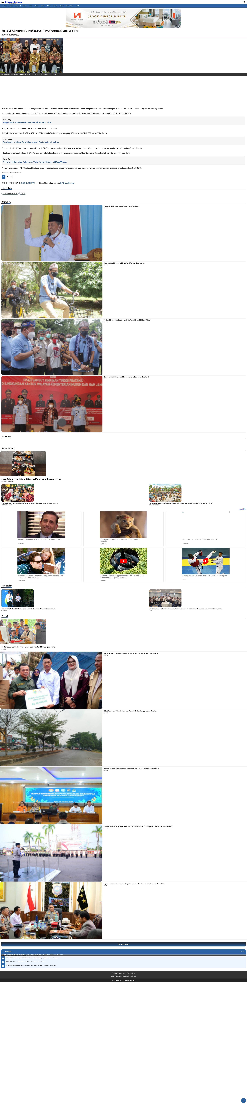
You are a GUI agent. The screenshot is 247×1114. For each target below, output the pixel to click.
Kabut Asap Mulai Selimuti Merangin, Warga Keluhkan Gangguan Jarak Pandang (130, 711)
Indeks (78, 6)
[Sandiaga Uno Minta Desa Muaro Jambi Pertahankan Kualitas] (51, 290)
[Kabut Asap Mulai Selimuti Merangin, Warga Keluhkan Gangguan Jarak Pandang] (51, 737)
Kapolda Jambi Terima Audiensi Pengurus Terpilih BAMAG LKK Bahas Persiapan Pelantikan (134, 884)
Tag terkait (6, 188)
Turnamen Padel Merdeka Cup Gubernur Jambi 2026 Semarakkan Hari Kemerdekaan (28, 608)
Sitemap (133, 976)
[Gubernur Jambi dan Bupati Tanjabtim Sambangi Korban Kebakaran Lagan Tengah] (51, 680)
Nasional (18, 6)
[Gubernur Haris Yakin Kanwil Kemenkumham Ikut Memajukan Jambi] (51, 404)
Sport (42, 6)
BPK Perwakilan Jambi (10, 193)
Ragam (62, 6)
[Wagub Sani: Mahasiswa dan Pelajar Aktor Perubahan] (51, 233)
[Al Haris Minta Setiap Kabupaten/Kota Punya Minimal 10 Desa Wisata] (51, 347)
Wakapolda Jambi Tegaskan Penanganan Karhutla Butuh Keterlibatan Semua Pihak (131, 768)
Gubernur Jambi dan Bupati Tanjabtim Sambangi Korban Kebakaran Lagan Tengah (131, 653)
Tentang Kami (131, 973)
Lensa (4, 6)
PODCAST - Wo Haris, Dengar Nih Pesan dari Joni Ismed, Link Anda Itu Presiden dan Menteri (31, 965)
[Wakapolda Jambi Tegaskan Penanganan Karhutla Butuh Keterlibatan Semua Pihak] (51, 795)
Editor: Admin (14, 34)
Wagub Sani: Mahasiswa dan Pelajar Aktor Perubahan (27, 122)
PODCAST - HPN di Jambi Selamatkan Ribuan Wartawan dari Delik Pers (25, 962)
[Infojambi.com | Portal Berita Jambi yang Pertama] (13, 2)
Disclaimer (122, 973)
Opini (30, 6)
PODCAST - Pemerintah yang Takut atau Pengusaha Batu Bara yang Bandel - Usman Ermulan (32, 958)
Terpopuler (6, 585)
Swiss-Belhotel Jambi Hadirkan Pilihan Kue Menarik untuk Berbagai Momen (31, 479)
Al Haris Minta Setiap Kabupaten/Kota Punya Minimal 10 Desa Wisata (35, 162)
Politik (49, 6)
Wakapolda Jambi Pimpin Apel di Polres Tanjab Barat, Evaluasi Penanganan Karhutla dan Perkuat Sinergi (138, 826)
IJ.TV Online (6, 951)
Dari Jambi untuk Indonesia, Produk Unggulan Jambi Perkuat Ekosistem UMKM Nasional (29, 503)
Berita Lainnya (123, 944)
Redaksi (114, 973)
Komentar (6, 436)
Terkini (4, 616)
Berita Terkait (7, 448)
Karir (112, 976)
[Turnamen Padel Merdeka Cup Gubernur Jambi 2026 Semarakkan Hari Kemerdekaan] (74, 598)
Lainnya (243, 951)
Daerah (55, 6)
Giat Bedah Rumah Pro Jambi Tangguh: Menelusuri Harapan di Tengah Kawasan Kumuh (32, 955)
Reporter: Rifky (5, 34)
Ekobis (37, 6)
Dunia (25, 6)
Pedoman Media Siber (122, 976)
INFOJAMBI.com (67, 183)
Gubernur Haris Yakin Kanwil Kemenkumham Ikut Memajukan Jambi (126, 377)
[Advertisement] (58, 91)
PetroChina (69, 6)
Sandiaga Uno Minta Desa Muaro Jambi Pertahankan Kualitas (31, 142)
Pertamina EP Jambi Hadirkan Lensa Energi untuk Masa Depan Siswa (28, 647)
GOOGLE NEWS (28, 183)
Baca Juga (6, 202)
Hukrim (11, 6)
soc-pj (23, 193)
